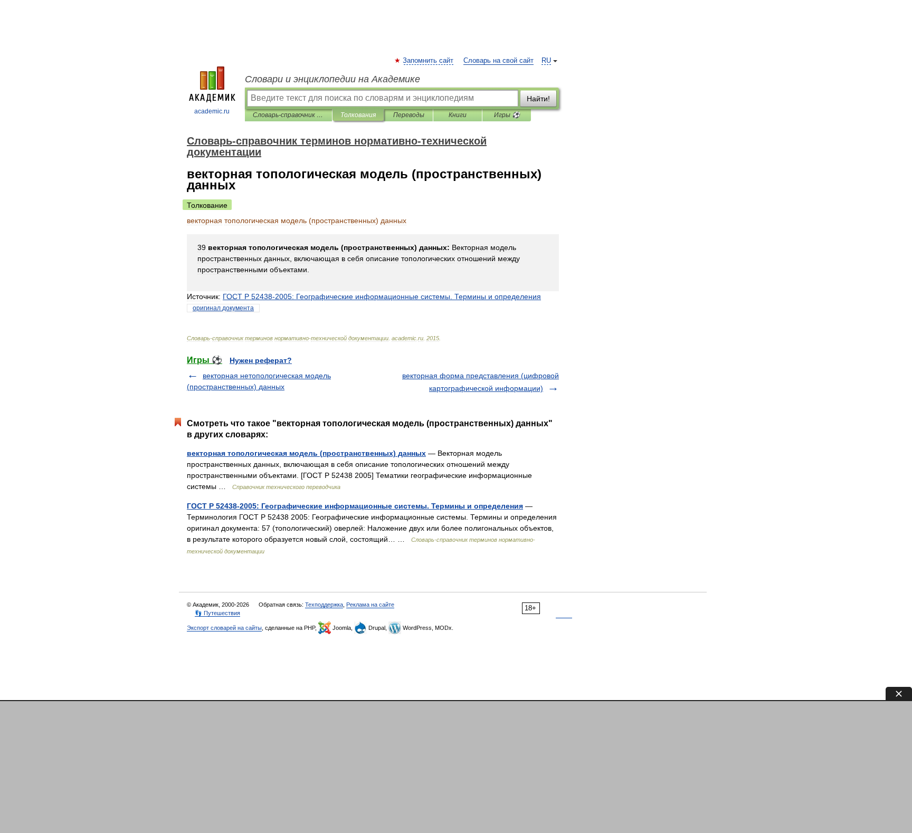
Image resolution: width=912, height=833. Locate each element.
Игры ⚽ (507, 115)
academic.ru (212, 111)
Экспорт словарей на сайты (224, 628)
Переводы (408, 115)
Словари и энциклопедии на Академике (332, 79)
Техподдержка (324, 604)
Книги (458, 115)
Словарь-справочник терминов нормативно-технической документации (288, 115)
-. (382, 296)
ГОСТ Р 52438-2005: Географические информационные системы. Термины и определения (355, 506)
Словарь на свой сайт (498, 60)
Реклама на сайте (370, 604)
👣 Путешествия (217, 613)
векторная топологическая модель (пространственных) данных (306, 453)
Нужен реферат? (261, 360)
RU (546, 60)
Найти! (538, 98)
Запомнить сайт (428, 60)
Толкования (358, 115)
